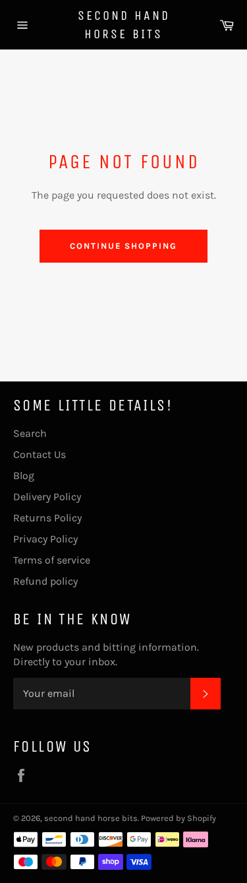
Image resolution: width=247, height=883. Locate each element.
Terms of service (51, 560)
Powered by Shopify (178, 818)
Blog (23, 475)
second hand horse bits (124, 25)
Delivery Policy (47, 496)
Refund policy (45, 581)
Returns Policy (47, 517)
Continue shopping (123, 246)
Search (30, 433)
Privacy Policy (45, 539)
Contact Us (39, 454)
